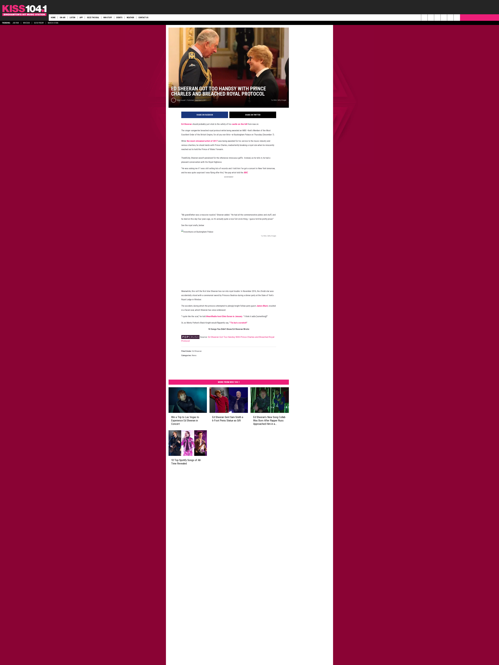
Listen (72, 17)
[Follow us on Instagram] (444, 17)
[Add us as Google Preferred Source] (431, 17)
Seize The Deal (93, 17)
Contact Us (143, 17)
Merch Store (53, 23)
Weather (130, 17)
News (194, 355)
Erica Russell (181, 100)
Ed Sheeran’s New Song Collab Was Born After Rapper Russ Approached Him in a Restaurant (269, 421)
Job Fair (15, 23)
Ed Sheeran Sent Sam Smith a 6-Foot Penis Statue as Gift (227, 419)
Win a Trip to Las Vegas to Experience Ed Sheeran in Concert (185, 420)
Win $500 (26, 23)
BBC (246, 172)
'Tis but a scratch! (238, 322)
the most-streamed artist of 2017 (202, 141)
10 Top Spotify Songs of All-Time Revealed (186, 462)
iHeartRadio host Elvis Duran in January (224, 316)
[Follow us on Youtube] (457, 17)
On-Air (62, 17)
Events (119, 17)
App (81, 17)
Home (53, 17)
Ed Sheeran (186, 124)
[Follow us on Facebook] (437, 17)
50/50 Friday (39, 23)
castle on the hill (239, 124)
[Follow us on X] (450, 17)
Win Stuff (107, 17)
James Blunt (262, 306)
